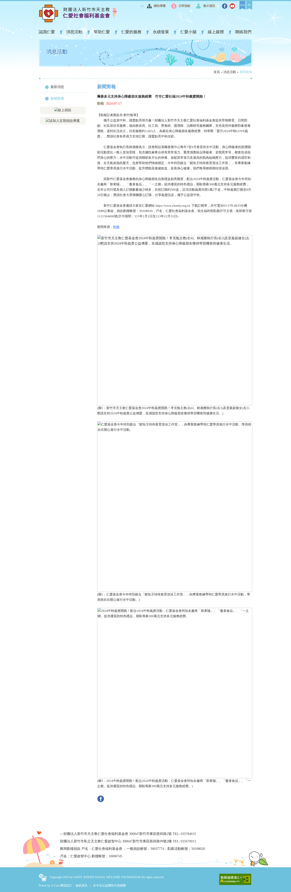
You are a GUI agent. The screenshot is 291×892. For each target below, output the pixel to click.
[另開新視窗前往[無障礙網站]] (235, 879)
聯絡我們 (243, 32)
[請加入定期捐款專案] (63, 120)
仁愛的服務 (132, 32)
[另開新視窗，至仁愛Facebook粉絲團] (225, 6)
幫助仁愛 (102, 32)
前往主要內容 (14, 5)
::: (142, 5)
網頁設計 (66, 885)
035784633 (188, 834)
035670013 (188, 841)
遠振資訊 (81, 885)
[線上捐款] (62, 110)
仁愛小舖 (188, 32)
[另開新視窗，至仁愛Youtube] (232, 6)
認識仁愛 (47, 32)
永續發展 (161, 32)
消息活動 (75, 32)
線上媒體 (216, 32)
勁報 (116, 227)
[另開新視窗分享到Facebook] (101, 798)
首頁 (216, 72)
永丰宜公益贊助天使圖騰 (109, 885)
